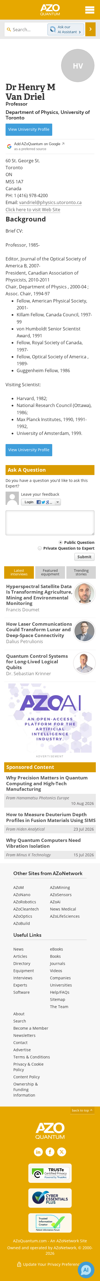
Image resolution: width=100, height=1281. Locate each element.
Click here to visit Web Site (33, 210)
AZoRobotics (24, 901)
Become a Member (30, 1028)
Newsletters (24, 1035)
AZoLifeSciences (65, 916)
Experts (20, 985)
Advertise (22, 1049)
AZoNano (21, 894)
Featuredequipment (50, 572)
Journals (57, 963)
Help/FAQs (59, 992)
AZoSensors (61, 894)
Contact (20, 1042)
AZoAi (55, 901)
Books (55, 956)
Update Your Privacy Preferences (53, 1264)
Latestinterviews (19, 572)
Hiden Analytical (30, 829)
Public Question (79, 542)
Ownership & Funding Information (25, 1089)
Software (21, 992)
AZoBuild (21, 923)
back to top (81, 1110)
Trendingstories (81, 572)
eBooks (56, 949)
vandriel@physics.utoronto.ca (50, 202)
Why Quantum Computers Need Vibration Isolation (43, 843)
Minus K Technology (33, 854)
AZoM (18, 887)
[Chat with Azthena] (86, 1270)
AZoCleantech (26, 909)
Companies (60, 977)
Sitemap (57, 999)
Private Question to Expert (68, 548)
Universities (61, 985)
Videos (56, 970)
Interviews (22, 977)
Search (19, 1021)
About (18, 1013)
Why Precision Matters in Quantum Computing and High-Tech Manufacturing (47, 783)
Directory (21, 963)
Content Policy (26, 1076)
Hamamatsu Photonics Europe (42, 797)
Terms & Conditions (31, 1057)
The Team (59, 1006)
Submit (84, 556)
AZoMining (60, 887)
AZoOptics (22, 916)
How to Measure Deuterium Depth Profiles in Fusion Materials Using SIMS (51, 817)
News (18, 949)
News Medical (63, 909)
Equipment (23, 970)
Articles (20, 956)
